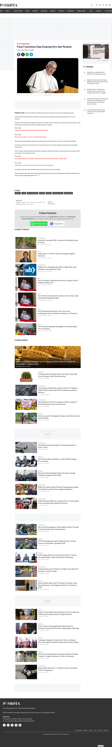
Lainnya (98, 11)
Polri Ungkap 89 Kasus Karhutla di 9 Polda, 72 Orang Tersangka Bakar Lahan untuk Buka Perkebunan (57, 556)
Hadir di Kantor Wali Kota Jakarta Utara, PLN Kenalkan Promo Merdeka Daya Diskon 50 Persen (58, 502)
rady (44, 202)
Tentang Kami (78, 730)
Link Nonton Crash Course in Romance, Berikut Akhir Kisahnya (34, 165)
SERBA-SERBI (81, 11)
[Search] (92, 5)
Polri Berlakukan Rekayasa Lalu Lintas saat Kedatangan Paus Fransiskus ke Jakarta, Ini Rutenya (57, 312)
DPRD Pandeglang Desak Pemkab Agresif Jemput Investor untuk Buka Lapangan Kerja (57, 542)
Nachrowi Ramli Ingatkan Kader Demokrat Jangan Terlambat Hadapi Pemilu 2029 (56, 474)
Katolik (42, 193)
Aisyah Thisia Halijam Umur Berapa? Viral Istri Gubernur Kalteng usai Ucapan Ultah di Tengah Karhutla (58, 613)
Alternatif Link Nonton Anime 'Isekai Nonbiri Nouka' (30, 137)
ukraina (17, 193)
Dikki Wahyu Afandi (21, 204)
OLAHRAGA (44, 11)
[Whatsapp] (27, 54)
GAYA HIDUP (70, 11)
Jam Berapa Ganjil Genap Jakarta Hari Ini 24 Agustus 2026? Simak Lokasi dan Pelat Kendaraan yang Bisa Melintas (58, 390)
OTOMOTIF (61, 11)
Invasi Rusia (68, 193)
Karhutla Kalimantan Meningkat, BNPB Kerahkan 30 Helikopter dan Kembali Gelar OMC (97, 81)
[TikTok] (109, 5)
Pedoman (105, 730)
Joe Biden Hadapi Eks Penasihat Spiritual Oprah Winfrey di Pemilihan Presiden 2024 (41, 158)
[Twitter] (100, 5)
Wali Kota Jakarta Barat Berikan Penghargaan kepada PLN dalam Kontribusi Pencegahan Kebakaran (58, 488)
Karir (95, 730)
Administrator (51, 203)
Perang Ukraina (58, 193)
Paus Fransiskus (32, 193)
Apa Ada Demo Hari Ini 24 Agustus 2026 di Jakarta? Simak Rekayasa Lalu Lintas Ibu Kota (57, 403)
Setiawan (18, 202)
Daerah (40, 413)
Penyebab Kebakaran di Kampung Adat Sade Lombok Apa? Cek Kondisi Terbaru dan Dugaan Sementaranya (97, 101)
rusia (23, 193)
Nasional (40, 457)
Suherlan (24, 202)
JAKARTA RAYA (18, 11)
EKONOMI (35, 11)
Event (39, 251)
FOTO (91, 11)
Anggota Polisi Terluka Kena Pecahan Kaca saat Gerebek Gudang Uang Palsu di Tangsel (96, 91)
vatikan (48, 193)
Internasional (42, 238)
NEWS (7, 11)
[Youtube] (106, 5)
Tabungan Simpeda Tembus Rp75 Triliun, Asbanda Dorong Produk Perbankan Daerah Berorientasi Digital (58, 641)
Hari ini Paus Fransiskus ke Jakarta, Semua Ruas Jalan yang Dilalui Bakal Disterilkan (58, 297)
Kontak (100, 730)
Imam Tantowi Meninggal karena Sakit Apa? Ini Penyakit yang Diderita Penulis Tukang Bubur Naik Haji (58, 627)
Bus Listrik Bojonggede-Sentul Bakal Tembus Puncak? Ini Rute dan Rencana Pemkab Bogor (58, 528)
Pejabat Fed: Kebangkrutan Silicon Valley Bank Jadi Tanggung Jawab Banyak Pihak (57, 268)
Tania (28, 204)
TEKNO (27, 11)
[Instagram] (103, 5)
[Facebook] (96, 5)
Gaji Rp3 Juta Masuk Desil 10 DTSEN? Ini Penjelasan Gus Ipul (96, 73)
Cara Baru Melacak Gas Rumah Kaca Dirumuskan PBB (31, 130)
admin (32, 204)
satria (36, 202)
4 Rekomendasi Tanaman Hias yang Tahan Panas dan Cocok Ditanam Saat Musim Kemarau (57, 375)
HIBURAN (52, 11)
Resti (28, 202)
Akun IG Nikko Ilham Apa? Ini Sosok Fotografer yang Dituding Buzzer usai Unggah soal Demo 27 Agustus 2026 (57, 585)
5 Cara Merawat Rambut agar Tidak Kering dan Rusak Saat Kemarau (96, 111)
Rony (32, 202)
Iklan (91, 730)
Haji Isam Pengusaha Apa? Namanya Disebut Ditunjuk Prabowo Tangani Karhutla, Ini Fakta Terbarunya (58, 655)
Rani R (40, 202)
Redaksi (86, 730)
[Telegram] (31, 54)
